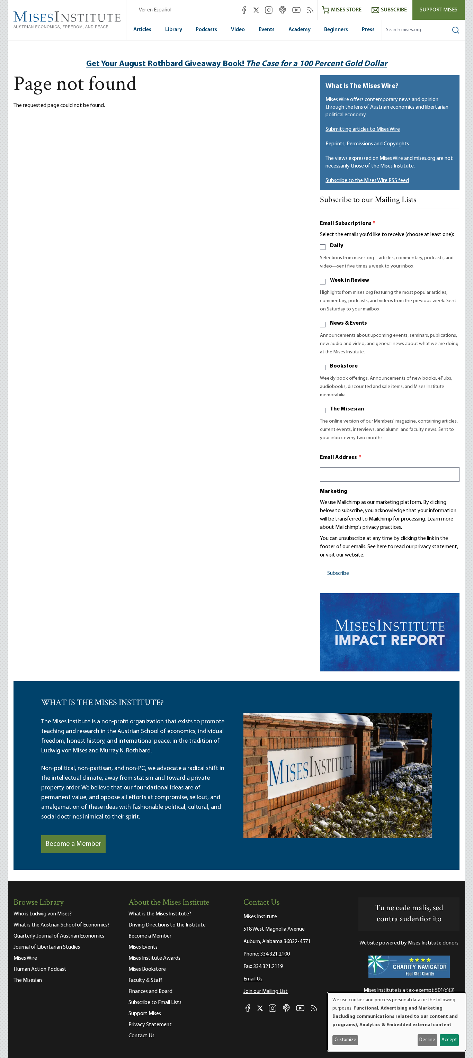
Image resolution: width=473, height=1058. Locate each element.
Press (368, 30)
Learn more (440, 519)
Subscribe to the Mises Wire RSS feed (367, 180)
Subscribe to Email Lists (154, 1002)
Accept (449, 1039)
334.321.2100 (275, 954)
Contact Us (141, 1036)
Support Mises (438, 10)
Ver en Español (155, 10)
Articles (142, 30)
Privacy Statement (150, 1025)
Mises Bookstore (147, 969)
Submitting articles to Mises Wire (362, 129)
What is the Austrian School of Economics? (61, 925)
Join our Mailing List (265, 991)
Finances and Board (150, 991)
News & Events (348, 323)
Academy (299, 30)
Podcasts (206, 30)
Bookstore (344, 366)
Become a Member (73, 844)
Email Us (252, 979)
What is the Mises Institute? (159, 914)
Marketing (333, 491)
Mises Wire (25, 958)
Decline (427, 1039)
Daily (336, 245)
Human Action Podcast (40, 969)
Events (267, 30)
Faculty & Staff (145, 980)
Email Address (341, 457)
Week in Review (349, 280)
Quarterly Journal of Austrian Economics (59, 936)
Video (238, 30)
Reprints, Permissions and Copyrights (367, 144)
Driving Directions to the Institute (167, 925)
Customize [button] (345, 1039)
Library (173, 30)
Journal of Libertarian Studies (47, 947)
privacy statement (435, 547)
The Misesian (347, 409)
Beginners (336, 30)
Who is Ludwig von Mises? (43, 914)
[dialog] (397, 1022)
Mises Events (143, 947)
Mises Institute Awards (154, 958)
